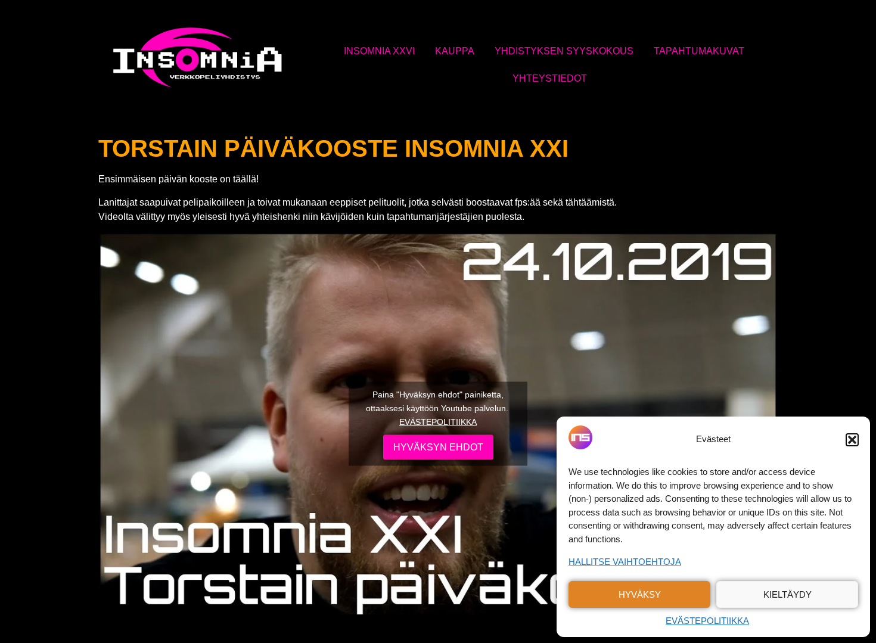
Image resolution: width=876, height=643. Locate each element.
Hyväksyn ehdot (438, 447)
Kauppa (454, 51)
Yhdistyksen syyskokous (564, 51)
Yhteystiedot (549, 78)
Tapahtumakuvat (699, 51)
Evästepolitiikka (707, 621)
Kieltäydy (787, 594)
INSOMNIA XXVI (379, 51)
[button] (852, 440)
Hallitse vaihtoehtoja (625, 562)
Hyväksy (640, 594)
